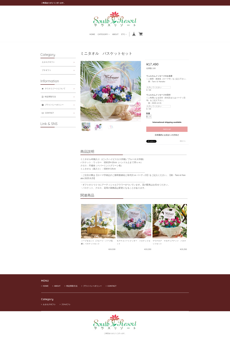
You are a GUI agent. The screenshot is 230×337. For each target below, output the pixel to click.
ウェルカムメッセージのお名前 (160, 76)
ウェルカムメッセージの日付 (159, 95)
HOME (92, 34)
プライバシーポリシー (92, 286)
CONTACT (112, 286)
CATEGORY (103, 34)
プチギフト (46, 70)
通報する (183, 141)
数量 (148, 113)
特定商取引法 (71, 286)
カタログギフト (48, 62)
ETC (123, 34)
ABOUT (115, 34)
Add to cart (167, 129)
